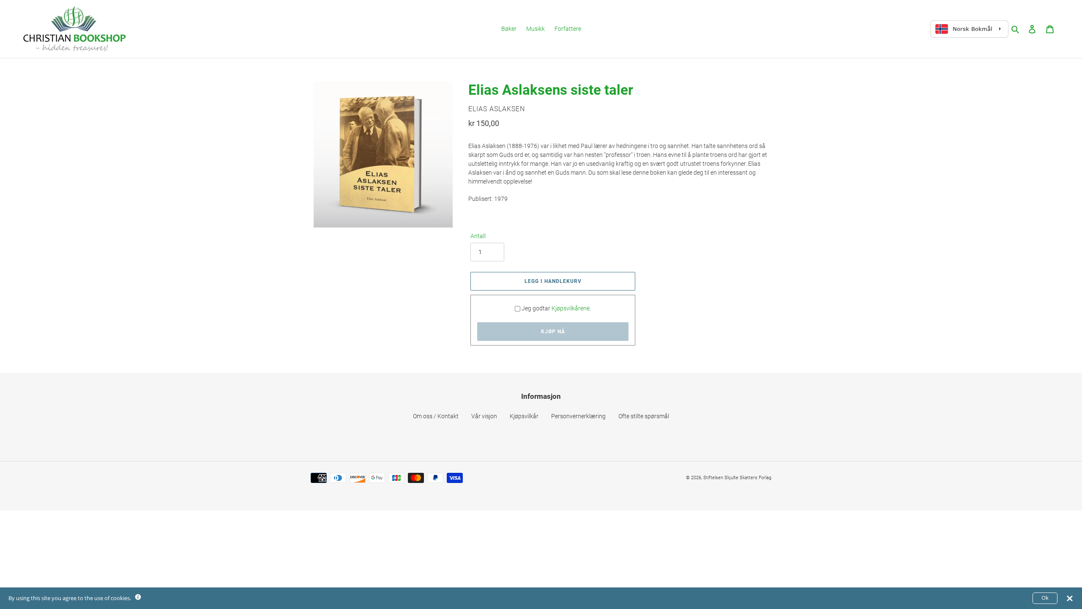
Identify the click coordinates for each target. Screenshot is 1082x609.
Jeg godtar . (556, 308)
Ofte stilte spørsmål (643, 416)
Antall (478, 236)
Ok (1045, 597)
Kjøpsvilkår (524, 416)
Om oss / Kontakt (436, 416)
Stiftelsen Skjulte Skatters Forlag (737, 477)
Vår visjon (484, 416)
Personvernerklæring (578, 416)
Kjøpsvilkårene (571, 308)
